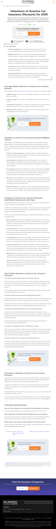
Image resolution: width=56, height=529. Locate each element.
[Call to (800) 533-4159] (53, 2)
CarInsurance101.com (18, 518)
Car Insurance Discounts (24, 6)
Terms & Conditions (27, 519)
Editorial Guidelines (9, 463)
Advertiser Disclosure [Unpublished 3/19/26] (16, 509)
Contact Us (28, 509)
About (5, 509)
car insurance (31, 77)
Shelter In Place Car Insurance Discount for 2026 (18, 433)
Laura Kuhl (20, 41)
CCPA (33, 519)
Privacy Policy (48, 518)
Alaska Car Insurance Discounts (37, 431)
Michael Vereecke (38, 41)
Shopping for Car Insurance (11, 6)
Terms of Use (36, 36)
